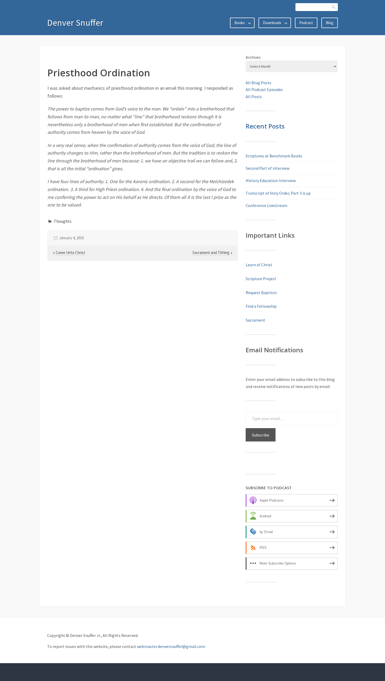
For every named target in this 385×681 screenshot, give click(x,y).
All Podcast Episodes (264, 89)
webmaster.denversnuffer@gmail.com (171, 646)
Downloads (272, 22)
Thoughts (63, 221)
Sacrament (255, 320)
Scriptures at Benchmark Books (274, 155)
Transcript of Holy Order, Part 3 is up (278, 193)
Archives (253, 57)
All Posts (254, 96)
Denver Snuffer (75, 22)
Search (334, 7)
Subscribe (260, 435)
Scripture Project (261, 278)
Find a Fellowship (261, 306)
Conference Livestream (266, 205)
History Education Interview (271, 180)
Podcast (306, 22)
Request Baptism (261, 292)
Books (239, 22)
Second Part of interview (267, 168)
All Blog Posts (258, 82)
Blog (329, 22)
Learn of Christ (259, 264)
